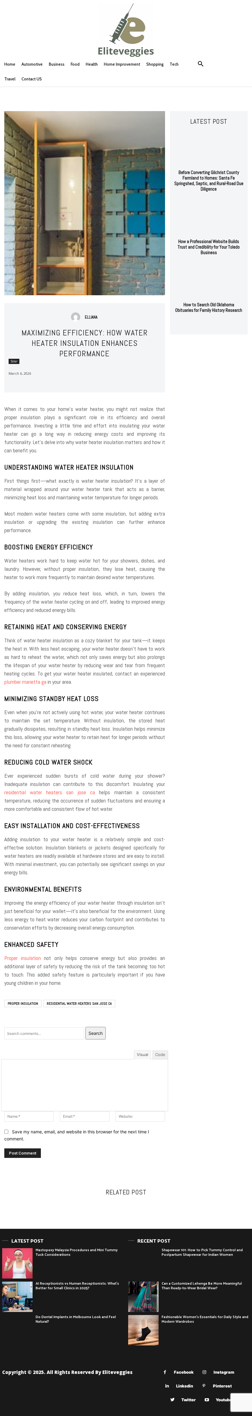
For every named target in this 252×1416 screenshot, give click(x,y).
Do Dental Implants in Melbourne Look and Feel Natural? (76, 1319)
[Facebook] (164, 1372)
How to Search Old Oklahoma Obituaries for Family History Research (208, 307)
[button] (200, 64)
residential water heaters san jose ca (49, 792)
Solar (14, 361)
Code (160, 1054)
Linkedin (184, 1385)
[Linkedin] (167, 1386)
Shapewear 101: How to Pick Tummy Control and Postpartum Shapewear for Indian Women (202, 1252)
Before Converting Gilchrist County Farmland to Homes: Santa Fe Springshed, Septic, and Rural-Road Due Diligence (208, 180)
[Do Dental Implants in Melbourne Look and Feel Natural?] (17, 1330)
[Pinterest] (204, 1386)
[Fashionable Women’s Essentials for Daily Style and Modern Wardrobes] (143, 1330)
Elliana (91, 317)
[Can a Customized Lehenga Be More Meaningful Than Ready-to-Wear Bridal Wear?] (143, 1297)
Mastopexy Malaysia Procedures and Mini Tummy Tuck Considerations (77, 1252)
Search (96, 1033)
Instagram (224, 1372)
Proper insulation (22, 957)
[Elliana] (77, 317)
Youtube (224, 1399)
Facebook (184, 1372)
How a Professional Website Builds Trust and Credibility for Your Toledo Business (209, 246)
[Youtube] (206, 1400)
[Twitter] (172, 1400)
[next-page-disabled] (130, 1213)
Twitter (188, 1399)
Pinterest (222, 1385)
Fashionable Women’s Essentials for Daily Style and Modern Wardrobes (205, 1319)
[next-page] (212, 324)
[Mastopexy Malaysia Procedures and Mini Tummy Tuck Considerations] (17, 1263)
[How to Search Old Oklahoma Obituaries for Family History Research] (208, 280)
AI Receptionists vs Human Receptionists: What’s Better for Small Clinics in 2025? (77, 1286)
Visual (142, 1054)
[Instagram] (204, 1372)
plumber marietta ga (25, 681)
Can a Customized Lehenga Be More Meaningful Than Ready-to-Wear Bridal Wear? (202, 1286)
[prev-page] (203, 324)
